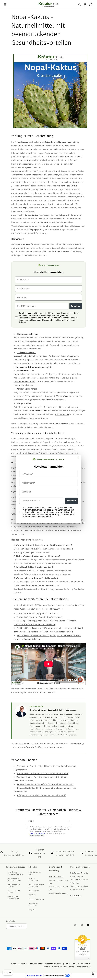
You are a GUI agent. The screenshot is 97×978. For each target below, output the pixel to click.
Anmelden (71, 501)
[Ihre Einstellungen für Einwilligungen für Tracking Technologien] (93, 974)
